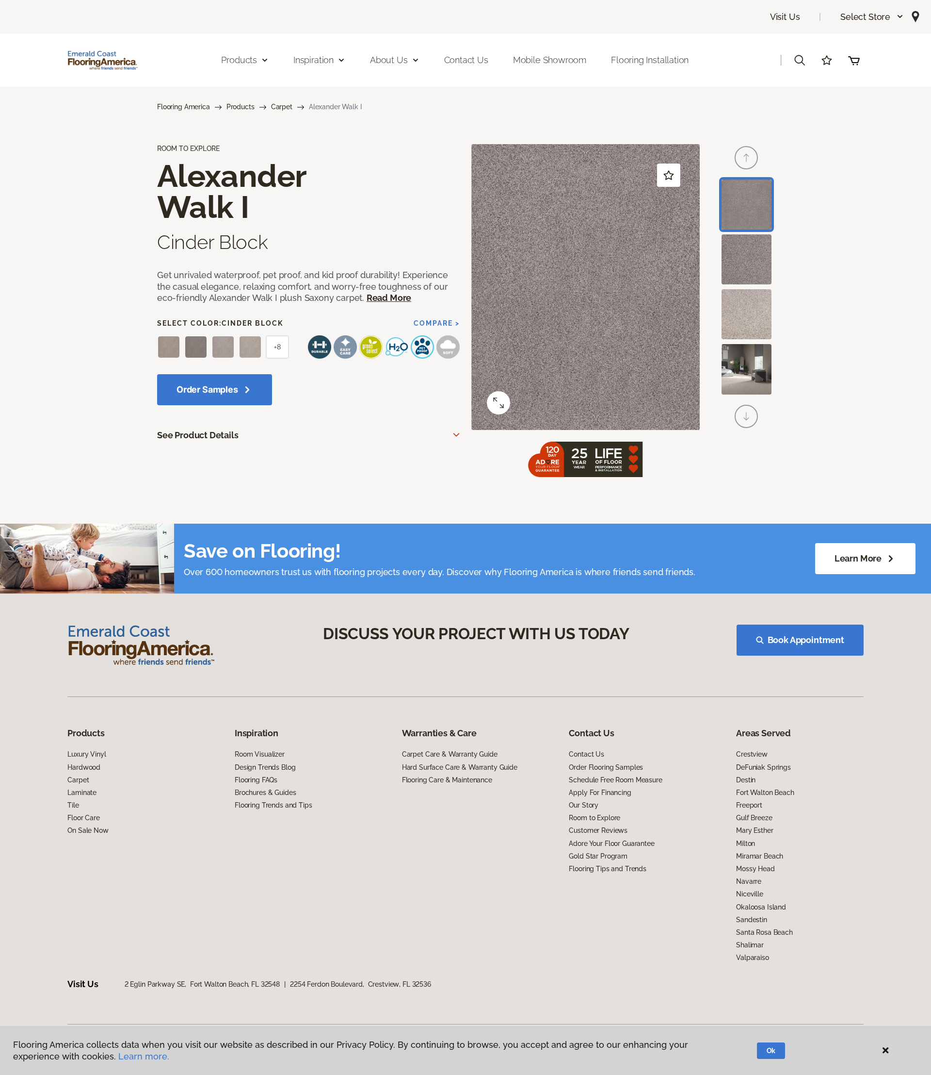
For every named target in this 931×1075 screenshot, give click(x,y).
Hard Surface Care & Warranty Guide (459, 767)
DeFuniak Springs (763, 767)
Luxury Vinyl (86, 754)
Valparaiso (752, 957)
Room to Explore (594, 818)
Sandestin (751, 920)
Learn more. (143, 1056)
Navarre (748, 881)
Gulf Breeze (754, 818)
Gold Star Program (598, 856)
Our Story (583, 805)
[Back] (746, 157)
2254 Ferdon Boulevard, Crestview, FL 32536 (360, 984)
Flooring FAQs (256, 780)
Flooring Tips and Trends (607, 869)
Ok (771, 1051)
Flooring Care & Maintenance (447, 780)
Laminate (81, 792)
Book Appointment (806, 640)
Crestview (752, 754)
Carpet (281, 107)
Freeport (749, 805)
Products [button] (239, 60)
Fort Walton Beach (765, 792)
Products (240, 107)
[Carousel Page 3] (746, 314)
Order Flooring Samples (606, 767)
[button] (872, 16)
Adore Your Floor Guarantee (611, 843)
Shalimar (750, 945)
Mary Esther (754, 830)
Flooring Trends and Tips (273, 805)
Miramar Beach (759, 856)
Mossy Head (755, 869)
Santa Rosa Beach (764, 932)
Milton (745, 843)
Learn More (858, 558)
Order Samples (207, 389)
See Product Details (198, 435)
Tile (73, 805)
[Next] (746, 416)
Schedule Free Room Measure (615, 780)
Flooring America (183, 107)
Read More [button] (389, 298)
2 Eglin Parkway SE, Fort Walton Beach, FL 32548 (202, 984)
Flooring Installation (650, 60)
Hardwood (83, 767)
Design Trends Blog (265, 767)
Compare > (437, 323)
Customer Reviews (598, 830)
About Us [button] (389, 60)
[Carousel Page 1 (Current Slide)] (746, 204)
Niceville (749, 894)
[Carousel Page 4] (746, 369)
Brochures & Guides (265, 792)
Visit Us (785, 17)
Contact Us (466, 60)
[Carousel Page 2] (746, 259)
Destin (745, 780)
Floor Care (83, 818)
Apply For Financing (600, 792)
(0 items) (854, 60)
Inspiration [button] (313, 60)
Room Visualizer (260, 754)
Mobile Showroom (549, 60)
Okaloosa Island (761, 907)
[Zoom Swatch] (498, 402)
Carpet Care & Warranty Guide (450, 754)
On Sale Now (87, 830)
